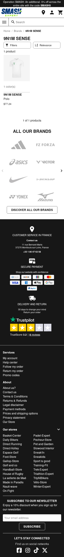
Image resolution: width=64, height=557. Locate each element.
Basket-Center (12, 435)
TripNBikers (40, 478)
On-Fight (8, 491)
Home (7, 31)
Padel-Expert (41, 435)
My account (10, 358)
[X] (45, 550)
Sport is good (41, 461)
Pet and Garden (43, 444)
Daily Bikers (10, 440)
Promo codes (11, 375)
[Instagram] (28, 550)
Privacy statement (14, 417)
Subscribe (32, 526)
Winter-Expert (41, 486)
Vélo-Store (40, 482)
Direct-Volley (11, 448)
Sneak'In (38, 452)
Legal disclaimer (13, 405)
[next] (61, 170)
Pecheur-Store (42, 440)
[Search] (13, 22)
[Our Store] (43, 12)
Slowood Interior (43, 448)
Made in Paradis (13, 482)
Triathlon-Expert (43, 474)
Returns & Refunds (15, 400)
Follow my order (13, 366)
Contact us (32, 240)
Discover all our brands (32, 210)
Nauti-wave (10, 486)
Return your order (32, 312)
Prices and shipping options (20, 413)
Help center (10, 362)
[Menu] (4, 22)
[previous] (2, 170)
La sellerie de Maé (14, 478)
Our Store (9, 422)
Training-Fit (40, 465)
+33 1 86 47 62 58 (32, 251)
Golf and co (10, 465)
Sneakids (39, 457)
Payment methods (14, 409)
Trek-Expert (40, 469)
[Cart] (60, 12)
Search (20, 22)
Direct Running (12, 444)
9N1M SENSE (13, 94)
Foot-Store (9, 457)
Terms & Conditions (15, 396)
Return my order (13, 371)
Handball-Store (12, 469)
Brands (18, 31)
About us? (9, 388)
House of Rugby (13, 474)
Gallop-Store (11, 461)
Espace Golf (10, 452)
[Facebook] (19, 550)
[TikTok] (36, 550)
